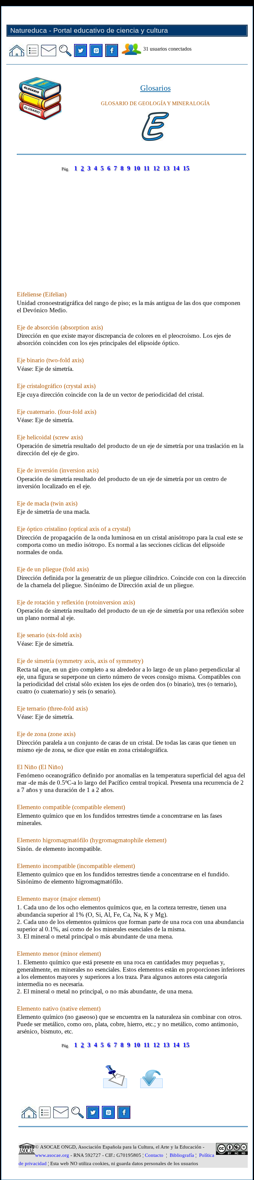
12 (156, 168)
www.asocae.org (52, 1155)
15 (186, 168)
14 (176, 168)
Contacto (154, 1155)
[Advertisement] (131, 224)
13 (166, 168)
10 (137, 168)
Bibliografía (182, 1155)
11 (147, 168)
